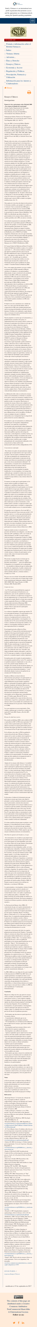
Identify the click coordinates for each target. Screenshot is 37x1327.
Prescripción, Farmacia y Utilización (16, 75)
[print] (29, 93)
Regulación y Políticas (15, 71)
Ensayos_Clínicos (13, 64)
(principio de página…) (10, 1271)
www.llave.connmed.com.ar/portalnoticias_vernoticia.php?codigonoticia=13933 (18, 1264)
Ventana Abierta (12, 53)
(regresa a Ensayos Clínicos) (12, 1274)
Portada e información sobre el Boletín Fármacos (18, 45)
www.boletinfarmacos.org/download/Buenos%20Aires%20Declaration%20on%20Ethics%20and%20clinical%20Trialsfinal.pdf (18, 1125)
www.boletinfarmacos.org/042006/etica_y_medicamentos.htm (18, 1208)
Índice (8, 50)
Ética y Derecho (12, 60)
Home (9, 87)
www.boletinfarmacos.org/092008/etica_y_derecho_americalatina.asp (18, 1148)
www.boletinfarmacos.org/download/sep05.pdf (16, 1215)
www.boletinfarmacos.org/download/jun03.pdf (16, 1140)
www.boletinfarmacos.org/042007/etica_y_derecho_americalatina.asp (18, 1254)
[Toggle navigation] (32, 20)
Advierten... (11, 57)
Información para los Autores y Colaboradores (18, 82)
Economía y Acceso (14, 67)
